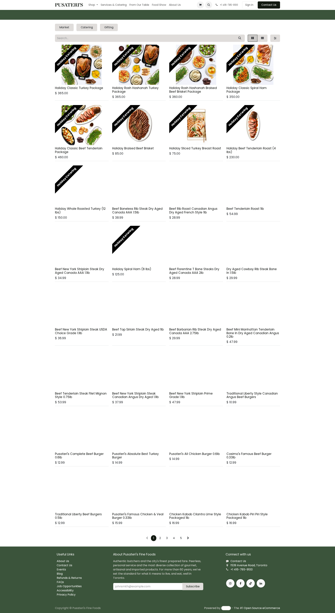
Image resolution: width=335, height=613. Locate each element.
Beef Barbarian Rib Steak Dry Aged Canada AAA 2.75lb (195, 331)
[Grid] (253, 38)
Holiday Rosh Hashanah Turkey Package (135, 90)
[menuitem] (93, 5)
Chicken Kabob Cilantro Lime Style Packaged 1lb (195, 516)
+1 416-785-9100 (241, 569)
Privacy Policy (66, 595)
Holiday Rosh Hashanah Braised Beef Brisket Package (193, 90)
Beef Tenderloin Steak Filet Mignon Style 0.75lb (81, 395)
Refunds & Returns (69, 578)
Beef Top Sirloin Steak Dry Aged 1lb (138, 329)
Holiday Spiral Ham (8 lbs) (131, 269)
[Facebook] (240, 583)
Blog (60, 574)
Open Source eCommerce (262, 608)
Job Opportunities (69, 586)
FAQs (60, 582)
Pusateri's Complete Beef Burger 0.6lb (79, 456)
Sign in (249, 5)
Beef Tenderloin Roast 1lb (245, 209)
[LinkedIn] (261, 583)
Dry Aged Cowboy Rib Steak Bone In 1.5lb (251, 271)
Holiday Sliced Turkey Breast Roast (195, 148)
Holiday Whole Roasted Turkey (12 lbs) (80, 210)
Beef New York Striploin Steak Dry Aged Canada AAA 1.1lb (79, 271)
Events (61, 569)
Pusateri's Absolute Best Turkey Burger (135, 456)
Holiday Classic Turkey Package (79, 88)
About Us (63, 561)
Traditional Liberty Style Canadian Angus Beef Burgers (252, 395)
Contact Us (268, 5)
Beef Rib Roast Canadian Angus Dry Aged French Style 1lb (193, 210)
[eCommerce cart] (200, 4)
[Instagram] (230, 583)
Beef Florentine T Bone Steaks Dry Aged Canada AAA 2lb (194, 271)
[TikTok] (250, 583)
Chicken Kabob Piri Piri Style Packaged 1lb (247, 516)
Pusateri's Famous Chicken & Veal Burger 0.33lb (137, 516)
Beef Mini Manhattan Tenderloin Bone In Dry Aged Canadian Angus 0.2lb (252, 333)
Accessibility (65, 590)
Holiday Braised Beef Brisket (133, 148)
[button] (208, 4)
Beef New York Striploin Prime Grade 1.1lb (191, 395)
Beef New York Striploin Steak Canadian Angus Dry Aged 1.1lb (135, 395)
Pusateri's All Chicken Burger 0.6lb (194, 454)
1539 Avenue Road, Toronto (248, 565)
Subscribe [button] (193, 586)
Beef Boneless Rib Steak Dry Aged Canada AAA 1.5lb (137, 210)
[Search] (240, 38)
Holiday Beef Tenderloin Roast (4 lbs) (251, 150)
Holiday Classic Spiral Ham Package (246, 90)
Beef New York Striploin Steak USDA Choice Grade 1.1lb (81, 331)
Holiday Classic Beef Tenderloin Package (78, 150)
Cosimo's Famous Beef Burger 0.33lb (248, 456)
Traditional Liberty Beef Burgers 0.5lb (78, 516)
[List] (262, 38)
